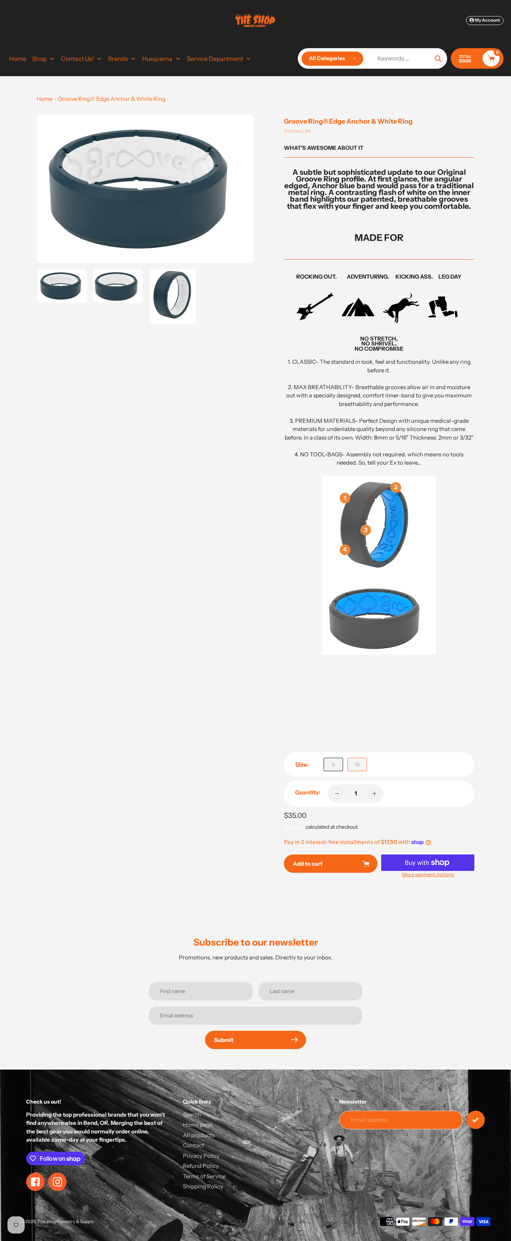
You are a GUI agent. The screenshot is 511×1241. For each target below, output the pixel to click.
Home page (197, 1124)
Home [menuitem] (17, 58)
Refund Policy (201, 1165)
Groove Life (297, 131)
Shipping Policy (203, 1186)
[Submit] (475, 1120)
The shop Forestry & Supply (65, 1221)
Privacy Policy (201, 1155)
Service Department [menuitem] (215, 58)
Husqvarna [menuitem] (157, 58)
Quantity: (307, 792)
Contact (193, 1145)
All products (199, 1135)
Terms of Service (204, 1176)
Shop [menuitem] (39, 58)
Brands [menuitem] (118, 58)
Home (44, 98)
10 (357, 764)
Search (192, 1114)
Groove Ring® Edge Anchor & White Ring (111, 98)
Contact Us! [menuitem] (77, 58)
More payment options (428, 874)
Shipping (294, 826)
